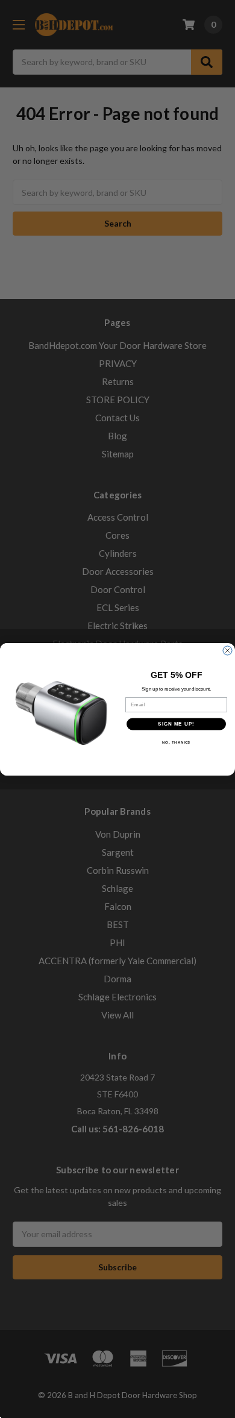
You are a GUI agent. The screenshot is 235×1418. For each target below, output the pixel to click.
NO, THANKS (176, 742)
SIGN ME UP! (176, 724)
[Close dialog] (227, 650)
